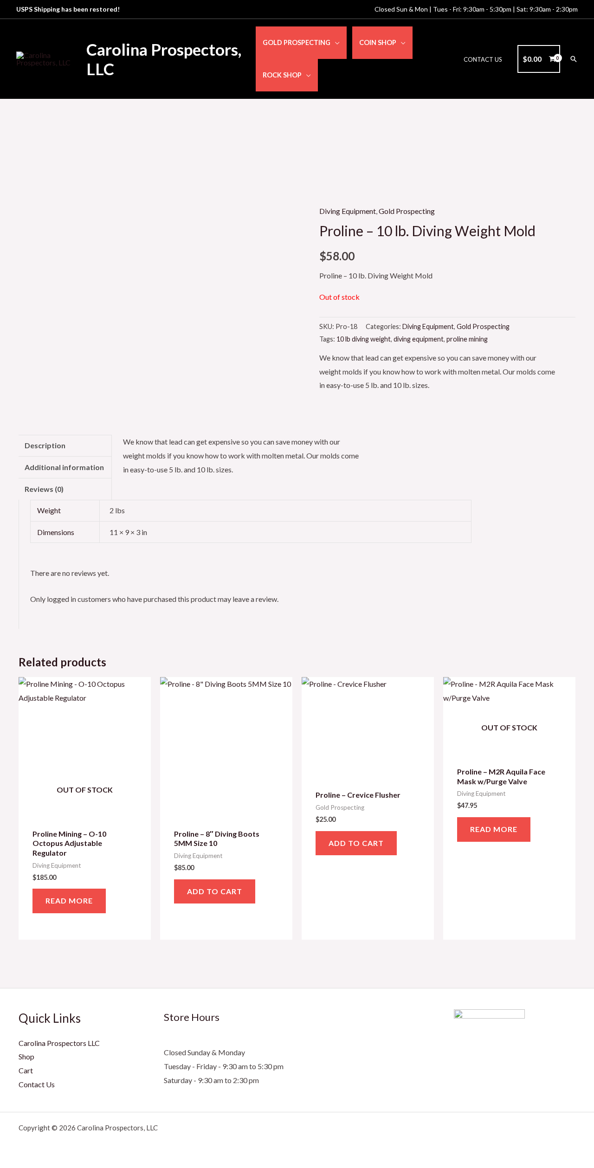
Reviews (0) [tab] (44, 488)
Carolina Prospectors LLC (59, 1043)
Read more (69, 900)
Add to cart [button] (214, 891)
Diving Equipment (347, 210)
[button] (335, 42)
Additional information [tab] (64, 467)
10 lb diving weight (363, 339)
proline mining (467, 339)
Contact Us (37, 1084)
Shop (26, 1056)
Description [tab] (45, 445)
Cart (26, 1070)
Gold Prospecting (407, 210)
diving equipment (419, 339)
